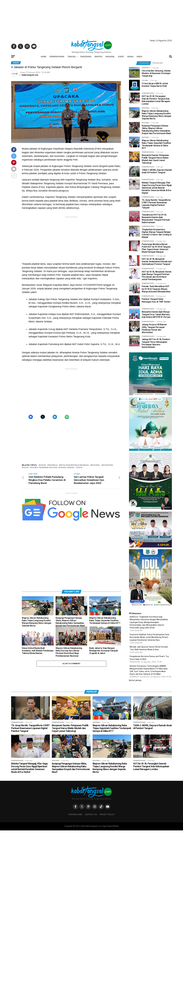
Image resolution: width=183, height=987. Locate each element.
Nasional (110, 57)
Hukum (43, 465)
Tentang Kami (75, 814)
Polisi (26, 467)
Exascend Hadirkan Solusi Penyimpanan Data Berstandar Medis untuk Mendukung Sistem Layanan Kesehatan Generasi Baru (149, 637)
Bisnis (130, 57)
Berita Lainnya (135, 680)
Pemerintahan (57, 57)
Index (139, 57)
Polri (79, 467)
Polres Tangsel (67, 467)
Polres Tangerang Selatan (44, 467)
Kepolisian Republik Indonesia (74, 465)
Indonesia (53, 465)
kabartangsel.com (30, 75)
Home (43, 57)
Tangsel (71, 57)
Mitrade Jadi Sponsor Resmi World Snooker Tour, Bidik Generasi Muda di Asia (149, 648)
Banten (98, 57)
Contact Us (91, 814)
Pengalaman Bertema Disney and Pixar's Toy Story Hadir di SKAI (149, 657)
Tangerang (86, 57)
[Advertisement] (91, 19)
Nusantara (107, 465)
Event (121, 57)
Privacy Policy (107, 814)
